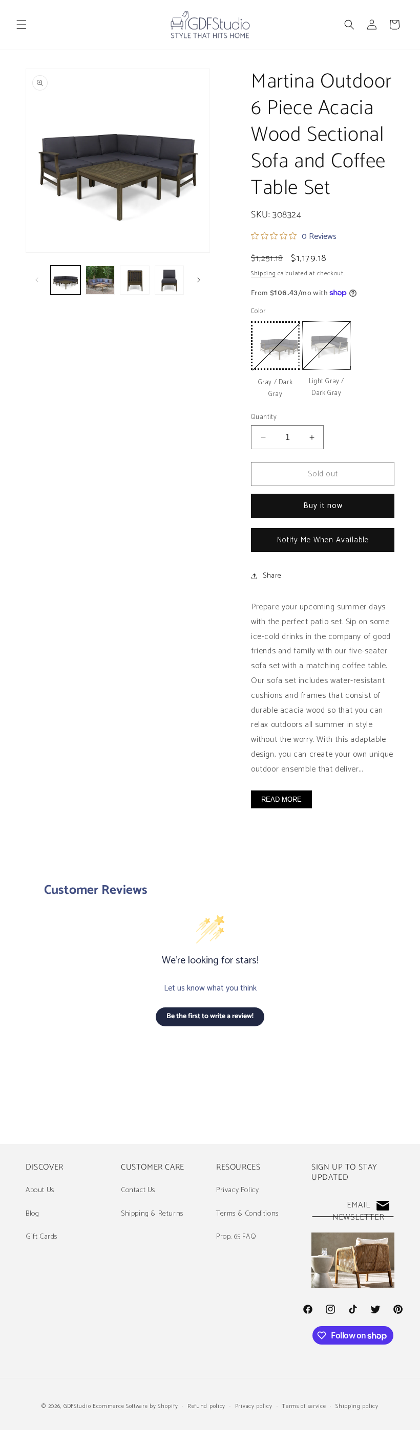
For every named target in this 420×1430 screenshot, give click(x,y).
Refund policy (206, 1406)
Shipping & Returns (152, 1214)
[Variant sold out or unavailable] (275, 345)
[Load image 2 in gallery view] (100, 280)
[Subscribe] (382, 1206)
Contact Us (138, 1190)
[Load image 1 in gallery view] (65, 280)
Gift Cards (41, 1237)
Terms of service (304, 1406)
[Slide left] (37, 280)
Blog (32, 1214)
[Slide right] (198, 280)
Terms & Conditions (247, 1214)
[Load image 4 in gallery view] (169, 280)
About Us (40, 1190)
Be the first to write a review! (210, 1016)
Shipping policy (357, 1406)
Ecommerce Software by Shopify (135, 1406)
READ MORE (281, 799)
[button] (21, 24)
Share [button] (272, 576)
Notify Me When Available (323, 540)
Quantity (264, 417)
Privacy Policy (237, 1190)
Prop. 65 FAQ (236, 1237)
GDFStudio (77, 1406)
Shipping (263, 273)
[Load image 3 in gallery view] (135, 280)
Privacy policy (253, 1406)
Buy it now (323, 505)
